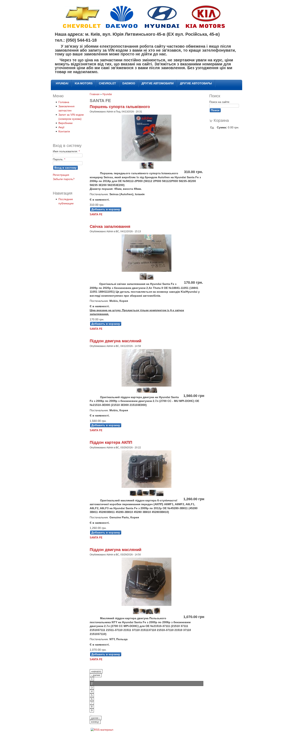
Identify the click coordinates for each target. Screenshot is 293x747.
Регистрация (61, 174)
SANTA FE (96, 214)
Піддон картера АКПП (111, 442)
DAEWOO (128, 83)
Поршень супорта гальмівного (120, 106)
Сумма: (222, 127)
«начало (96, 671)
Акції (61, 127)
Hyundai (107, 94)
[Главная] (145, 27)
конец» (95, 721)
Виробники (65, 123)
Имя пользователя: (66, 151)
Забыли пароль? (64, 179)
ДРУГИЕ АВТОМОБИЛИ (158, 83)
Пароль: (59, 159)
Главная (94, 94)
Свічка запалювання (110, 226)
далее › (95, 718)
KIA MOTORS (83, 83)
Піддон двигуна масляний (115, 341)
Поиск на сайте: (219, 101)
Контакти (64, 131)
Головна (63, 102)
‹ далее (95, 675)
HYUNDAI (62, 83)
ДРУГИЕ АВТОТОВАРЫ (196, 83)
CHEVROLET (107, 83)
